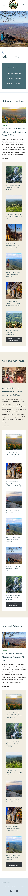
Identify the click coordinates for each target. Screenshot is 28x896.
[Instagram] (11, 891)
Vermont (5, 125)
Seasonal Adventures (14, 83)
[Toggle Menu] (4, 5)
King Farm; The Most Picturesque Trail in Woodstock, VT (12, 332)
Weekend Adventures (14, 78)
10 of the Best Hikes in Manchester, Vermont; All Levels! (13, 568)
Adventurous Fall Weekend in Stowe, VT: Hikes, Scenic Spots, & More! (14, 132)
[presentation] (14, 115)
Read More (6, 158)
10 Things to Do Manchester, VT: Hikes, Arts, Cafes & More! (12, 245)
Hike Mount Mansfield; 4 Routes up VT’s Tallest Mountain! (13, 274)
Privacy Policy (6, 883)
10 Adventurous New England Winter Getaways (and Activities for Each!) (13, 303)
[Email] (17, 891)
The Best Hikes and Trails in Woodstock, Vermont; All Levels (14, 216)
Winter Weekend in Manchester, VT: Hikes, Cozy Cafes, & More (12, 391)
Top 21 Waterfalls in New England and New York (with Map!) (13, 187)
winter (11, 385)
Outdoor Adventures (14, 73)
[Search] (23, 5)
